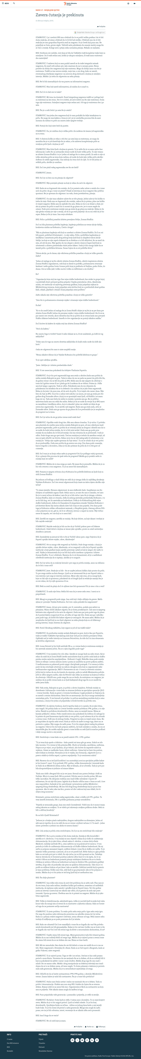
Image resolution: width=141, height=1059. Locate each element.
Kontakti (10, 1051)
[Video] (135, 3)
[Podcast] (128, 3)
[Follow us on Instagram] (87, 1040)
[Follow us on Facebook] (72, 1040)
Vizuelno (42, 1043)
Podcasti (42, 1047)
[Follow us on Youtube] (82, 1040)
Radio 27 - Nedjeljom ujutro (48, 10)
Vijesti (41, 1039)
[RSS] (92, 1040)
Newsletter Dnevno (45, 1051)
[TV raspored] (97, 1040)
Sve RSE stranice (13, 1043)
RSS (8, 1047)
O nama (9, 1039)
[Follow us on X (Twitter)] (77, 1040)
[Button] (101, 26)
